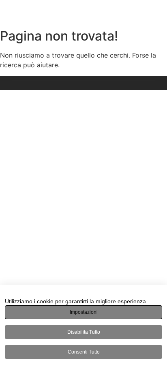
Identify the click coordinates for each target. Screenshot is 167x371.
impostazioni (84, 312)
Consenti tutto (84, 352)
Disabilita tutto (83, 332)
